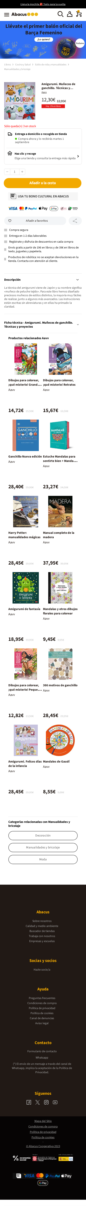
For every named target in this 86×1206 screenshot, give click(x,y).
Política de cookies (41, 1013)
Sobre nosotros (42, 921)
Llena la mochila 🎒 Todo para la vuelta (43, 4)
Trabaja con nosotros (42, 936)
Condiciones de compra (42, 1003)
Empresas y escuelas (42, 941)
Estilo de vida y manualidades (51, 64)
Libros (7, 64)
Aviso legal (42, 1023)
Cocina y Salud (23, 64)
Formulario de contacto (42, 1051)
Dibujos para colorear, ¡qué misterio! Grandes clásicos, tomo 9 (24, 384)
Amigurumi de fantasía (24, 609)
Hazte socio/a (42, 970)
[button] (70, 14)
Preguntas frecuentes (42, 998)
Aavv (44, 92)
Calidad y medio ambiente (42, 926)
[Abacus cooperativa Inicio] (25, 16)
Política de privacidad (42, 1008)
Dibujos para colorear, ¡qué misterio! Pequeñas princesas (25, 689)
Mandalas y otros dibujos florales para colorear (60, 611)
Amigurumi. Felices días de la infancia (25, 763)
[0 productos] (79, 16)
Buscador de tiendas (42, 931)
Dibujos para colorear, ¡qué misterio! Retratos (59, 382)
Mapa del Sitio (43, 1121)
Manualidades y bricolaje (17, 69)
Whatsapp (42, 1058)
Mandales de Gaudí (56, 761)
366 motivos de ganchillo (60, 685)
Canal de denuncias (42, 1018)
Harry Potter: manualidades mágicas (24, 535)
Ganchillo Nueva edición (25, 456)
